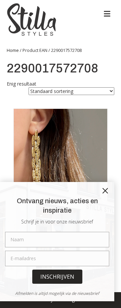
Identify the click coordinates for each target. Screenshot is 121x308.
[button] (57, 277)
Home (13, 50)
